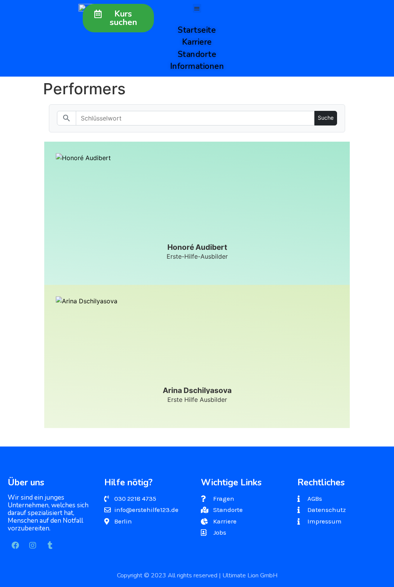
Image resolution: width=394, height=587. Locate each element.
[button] (118, 18)
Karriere (197, 42)
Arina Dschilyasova (197, 390)
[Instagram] (32, 545)
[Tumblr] (50, 545)
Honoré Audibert (197, 247)
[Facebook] (15, 545)
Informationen (197, 66)
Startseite (197, 30)
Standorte (197, 54)
